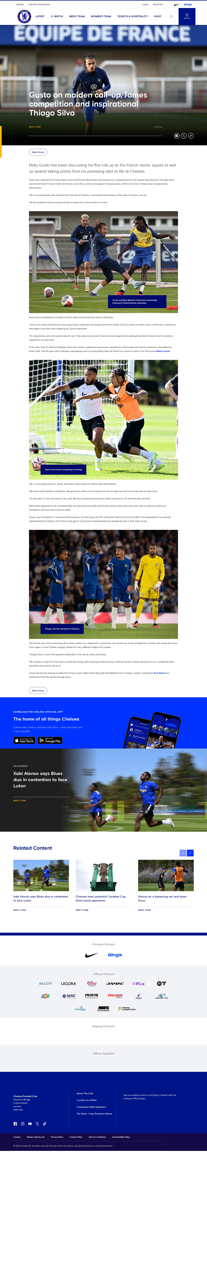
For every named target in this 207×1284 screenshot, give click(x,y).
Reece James (163, 351)
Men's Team (77, 16)
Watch (58, 16)
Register (158, 5)
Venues (20, 5)
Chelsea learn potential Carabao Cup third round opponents (101, 898)
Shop (157, 16)
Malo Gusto (38, 152)
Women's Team (101, 16)
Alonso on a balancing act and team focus (162, 898)
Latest (39, 16)
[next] (190, 853)
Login (145, 5)
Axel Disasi (159, 673)
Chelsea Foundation (39, 5)
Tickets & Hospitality (132, 16)
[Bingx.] (188, 4)
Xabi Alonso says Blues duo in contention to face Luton (40, 898)
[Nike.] (177, 4)
